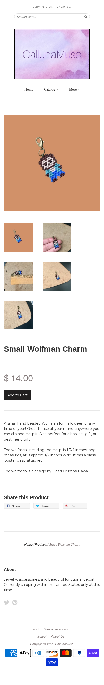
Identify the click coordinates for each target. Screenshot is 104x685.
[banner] (52, 54)
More (73, 89)
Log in (35, 629)
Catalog (50, 89)
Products (41, 544)
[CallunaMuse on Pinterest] (15, 602)
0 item (43, 6)
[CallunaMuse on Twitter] (6, 602)
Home (28, 89)
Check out (64, 6)
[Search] (85, 16)
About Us (58, 636)
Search (42, 636)
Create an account (57, 629)
